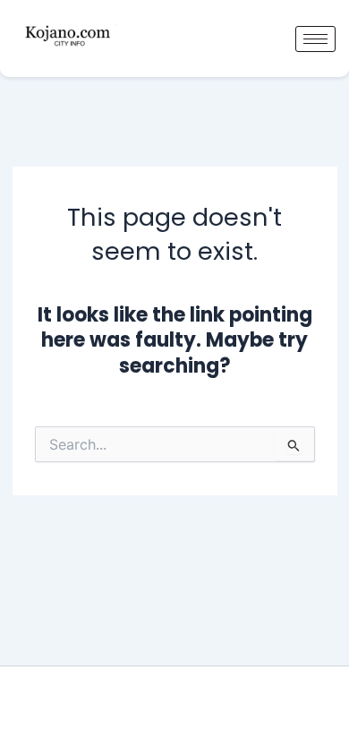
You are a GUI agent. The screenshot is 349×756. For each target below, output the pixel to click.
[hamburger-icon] (315, 39)
